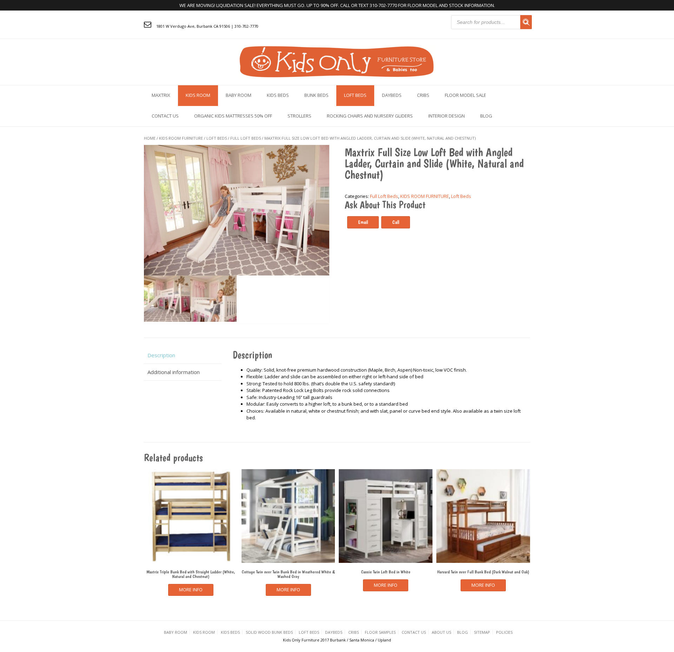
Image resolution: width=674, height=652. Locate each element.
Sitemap (482, 632)
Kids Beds (278, 95)
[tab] (182, 355)
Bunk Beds (316, 95)
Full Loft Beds (245, 138)
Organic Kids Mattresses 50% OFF (233, 116)
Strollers (299, 116)
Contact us (165, 116)
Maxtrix (161, 95)
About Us (441, 632)
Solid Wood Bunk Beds (269, 632)
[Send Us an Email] (147, 24)
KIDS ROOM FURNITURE (181, 138)
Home (150, 138)
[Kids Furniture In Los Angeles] (337, 61)
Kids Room (198, 95)
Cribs (423, 95)
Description (161, 355)
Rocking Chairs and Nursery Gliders (370, 116)
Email (363, 222)
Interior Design (446, 116)
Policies (504, 632)
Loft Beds (355, 95)
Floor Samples (380, 632)
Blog (486, 116)
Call (395, 222)
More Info (191, 589)
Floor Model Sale (465, 95)
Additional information (173, 371)
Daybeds (392, 95)
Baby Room (238, 95)
